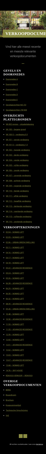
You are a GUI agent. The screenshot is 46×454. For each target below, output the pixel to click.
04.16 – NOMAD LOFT (15, 252)
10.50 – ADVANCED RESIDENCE (19, 319)
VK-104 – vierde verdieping (17, 160)
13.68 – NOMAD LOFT (15, 365)
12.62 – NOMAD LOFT (15, 350)
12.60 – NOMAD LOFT (15, 340)
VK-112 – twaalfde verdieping (18, 201)
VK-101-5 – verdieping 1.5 (17, 145)
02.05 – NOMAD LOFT (15, 237)
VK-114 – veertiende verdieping (19, 211)
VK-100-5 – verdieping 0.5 (17, 134)
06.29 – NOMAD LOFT (15, 288)
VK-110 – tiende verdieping (17, 191)
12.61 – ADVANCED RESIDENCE (19, 345)
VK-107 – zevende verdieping (18, 175)
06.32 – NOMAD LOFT (15, 299)
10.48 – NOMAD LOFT (15, 314)
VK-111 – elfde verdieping (17, 196)
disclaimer (39, 444)
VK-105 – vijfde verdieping (17, 165)
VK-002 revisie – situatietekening (20, 124)
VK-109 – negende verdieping (18, 186)
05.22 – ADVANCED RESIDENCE (19, 268)
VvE (7, 415)
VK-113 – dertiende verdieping (18, 206)
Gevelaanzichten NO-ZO (16, 105)
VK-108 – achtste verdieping (18, 181)
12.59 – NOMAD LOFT (15, 334)
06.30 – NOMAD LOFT (15, 293)
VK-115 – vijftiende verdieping (18, 216)
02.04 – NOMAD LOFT (15, 232)
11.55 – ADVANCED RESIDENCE (19, 329)
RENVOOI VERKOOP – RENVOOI (19, 375)
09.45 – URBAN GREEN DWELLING (20, 309)
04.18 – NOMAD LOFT (15, 263)
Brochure (10, 400)
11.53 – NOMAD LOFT (15, 324)
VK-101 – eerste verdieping (17, 140)
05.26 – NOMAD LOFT (15, 278)
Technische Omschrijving (17, 410)
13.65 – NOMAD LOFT (15, 355)
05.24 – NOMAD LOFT (15, 273)
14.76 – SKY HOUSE (14, 370)
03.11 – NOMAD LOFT (15, 247)
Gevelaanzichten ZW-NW (16, 110)
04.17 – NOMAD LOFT (15, 258)
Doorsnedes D (12, 95)
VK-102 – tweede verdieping (18, 150)
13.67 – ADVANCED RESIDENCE (19, 360)
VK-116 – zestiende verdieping (19, 222)
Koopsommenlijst (13, 405)
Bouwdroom (11, 395)
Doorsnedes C (12, 89)
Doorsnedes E (12, 100)
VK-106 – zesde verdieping (17, 170)
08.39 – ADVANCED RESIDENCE (19, 304)
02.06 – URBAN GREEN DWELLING (20, 242)
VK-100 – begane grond (16, 129)
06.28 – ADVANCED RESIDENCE (19, 283)
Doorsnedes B (12, 84)
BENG (8, 390)
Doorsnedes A (12, 79)
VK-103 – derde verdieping (17, 155)
